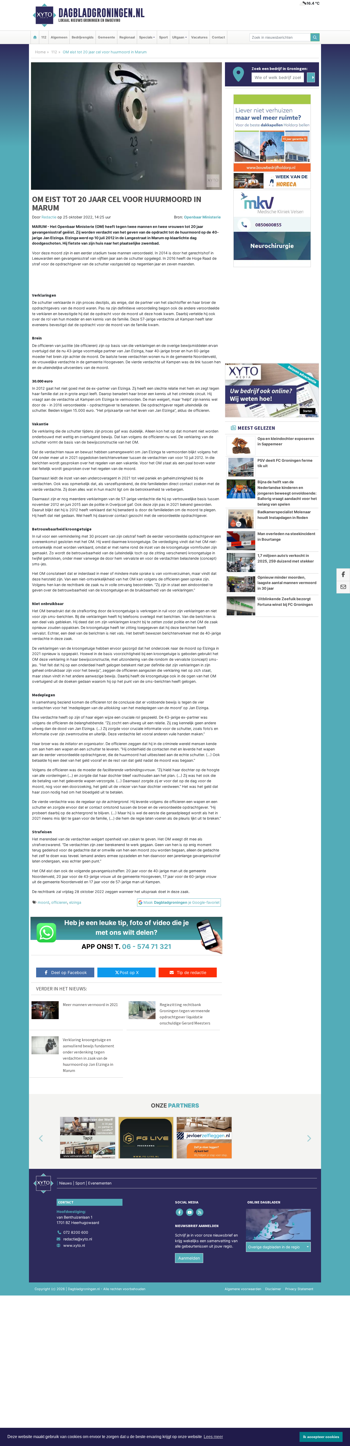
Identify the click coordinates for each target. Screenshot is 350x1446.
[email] (343, 587)
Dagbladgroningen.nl (101, 12)
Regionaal (127, 37)
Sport (163, 37)
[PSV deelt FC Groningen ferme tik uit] (241, 467)
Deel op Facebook (69, 972)
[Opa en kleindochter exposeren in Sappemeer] (241, 445)
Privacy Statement (299, 1289)
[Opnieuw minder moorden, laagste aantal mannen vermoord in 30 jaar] (241, 584)
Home (40, 52)
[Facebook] (180, 1212)
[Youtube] (190, 1212)
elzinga (75, 902)
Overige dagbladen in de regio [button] (274, 1247)
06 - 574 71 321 (146, 946)
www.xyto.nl (74, 1245)
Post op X (129, 972)
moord (43, 902)
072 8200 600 (75, 1232)
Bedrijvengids (83, 37)
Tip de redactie (191, 972)
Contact (218, 37)
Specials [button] (145, 37)
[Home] (35, 37)
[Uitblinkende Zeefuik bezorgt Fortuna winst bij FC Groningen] (241, 606)
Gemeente (106, 37)
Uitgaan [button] (178, 37)
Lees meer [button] (213, 1436)
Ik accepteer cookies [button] (321, 1437)
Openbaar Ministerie (202, 217)
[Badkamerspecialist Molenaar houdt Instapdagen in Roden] (241, 519)
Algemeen (59, 37)
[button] (35, 1139)
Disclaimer (273, 1289)
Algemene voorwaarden (243, 1289)
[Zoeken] (315, 37)
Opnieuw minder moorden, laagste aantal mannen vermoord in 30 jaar (287, 582)
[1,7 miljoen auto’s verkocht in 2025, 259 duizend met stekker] (241, 562)
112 (43, 37)
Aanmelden (189, 1258)
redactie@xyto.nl (77, 1239)
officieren (59, 902)
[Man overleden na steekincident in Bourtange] (241, 540)
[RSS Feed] (200, 1212)
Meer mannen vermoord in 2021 (90, 1004)
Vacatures (199, 37)
